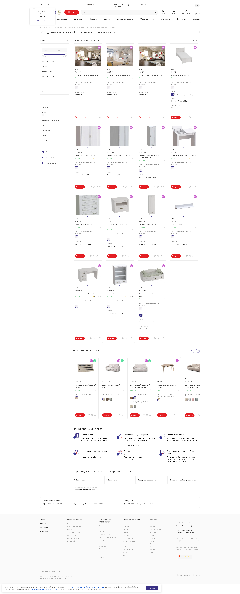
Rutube (187, 539)
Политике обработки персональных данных (46, 589)
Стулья (152, 547)
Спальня (125, 529)
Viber (192, 539)
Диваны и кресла (128, 538)
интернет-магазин (117, 6)
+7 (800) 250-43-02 (52, 504)
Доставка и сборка (73, 532)
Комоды (152, 552)
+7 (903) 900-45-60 (132, 504)
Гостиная (126, 526)
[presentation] (193, 351)
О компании (103, 526)
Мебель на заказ (72, 535)
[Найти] (155, 12)
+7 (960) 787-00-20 (92, 5)
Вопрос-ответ (103, 552)
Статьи (101, 540)
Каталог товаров (72, 524)
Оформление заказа (74, 526)
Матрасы (153, 532)
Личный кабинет (72, 541)
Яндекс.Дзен (178, 543)
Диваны (152, 524)
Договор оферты (73, 544)
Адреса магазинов (105, 534)
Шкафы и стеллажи (129, 544)
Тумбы (152, 541)
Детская (125, 532)
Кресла (152, 549)
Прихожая (126, 535)
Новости (102, 529)
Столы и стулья (128, 549)
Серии (125, 524)
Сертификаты (103, 546)
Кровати (152, 526)
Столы (152, 544)
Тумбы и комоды (128, 547)
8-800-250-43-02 (119, 5)
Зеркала (125, 552)
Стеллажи (153, 538)
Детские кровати (155, 529)
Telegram (182, 539)
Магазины (44, 528)
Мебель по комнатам (131, 520)
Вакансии (102, 531)
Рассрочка (70, 529)
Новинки (125, 555)
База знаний (103, 549)
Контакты (44, 524)
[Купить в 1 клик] (190, 117)
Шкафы (152, 535)
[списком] (196, 40)
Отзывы (101, 543)
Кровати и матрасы (129, 541)
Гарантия (102, 555)
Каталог (153, 520)
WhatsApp (197, 539)
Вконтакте (178, 539)
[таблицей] (199, 40)
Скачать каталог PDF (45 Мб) (108, 537)
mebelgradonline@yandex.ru (188, 526)
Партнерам (44, 532)
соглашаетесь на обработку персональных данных (88, 587)
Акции (42, 520)
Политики (102, 557)
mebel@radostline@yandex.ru (72, 504)
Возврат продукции (73, 538)
